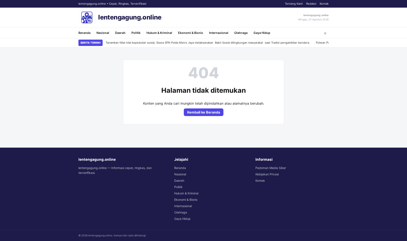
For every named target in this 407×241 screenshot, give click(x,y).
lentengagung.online (130, 17)
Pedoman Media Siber (270, 168)
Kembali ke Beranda (203, 112)
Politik (136, 33)
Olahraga (241, 33)
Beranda (84, 33)
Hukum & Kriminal (159, 33)
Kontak (324, 3)
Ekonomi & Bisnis (190, 33)
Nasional (102, 33)
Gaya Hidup (262, 33)
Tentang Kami (294, 3)
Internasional (218, 33)
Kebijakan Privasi (267, 174)
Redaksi (311, 3)
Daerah (120, 33)
